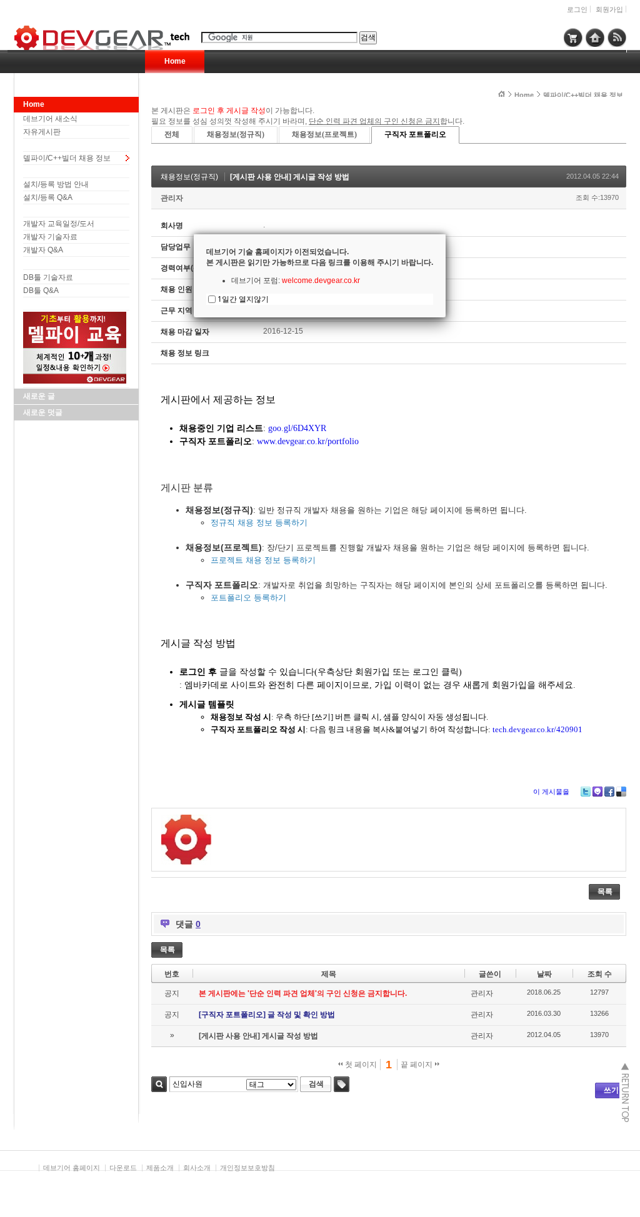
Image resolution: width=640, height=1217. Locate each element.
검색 (159, 1084)
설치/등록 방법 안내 (56, 184)
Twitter (586, 792)
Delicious (621, 792)
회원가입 (609, 9)
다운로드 (123, 1167)
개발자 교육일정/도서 (58, 223)
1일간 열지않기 (243, 299)
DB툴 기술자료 (48, 277)
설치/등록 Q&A (47, 197)
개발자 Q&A (43, 250)
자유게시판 (42, 131)
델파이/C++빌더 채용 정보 (67, 158)
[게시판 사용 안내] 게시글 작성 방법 (289, 176)
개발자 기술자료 (50, 236)
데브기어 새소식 (50, 118)
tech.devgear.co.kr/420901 (537, 729)
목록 (605, 891)
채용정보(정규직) (235, 134)
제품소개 (160, 1167)
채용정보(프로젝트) (324, 134)
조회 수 (600, 974)
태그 (341, 1084)
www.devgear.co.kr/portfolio (308, 441)
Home (175, 61)
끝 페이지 (417, 1064)
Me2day (597, 792)
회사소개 (197, 1167)
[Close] (445, 234)
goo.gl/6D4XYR (297, 428)
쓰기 (611, 1090)
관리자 (172, 198)
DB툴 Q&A (41, 290)
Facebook (609, 792)
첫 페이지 (360, 1064)
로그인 (577, 9)
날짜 (544, 974)
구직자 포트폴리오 (415, 134)
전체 (171, 134)
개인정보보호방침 (247, 1167)
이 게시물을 (551, 791)
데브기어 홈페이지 (71, 1167)
